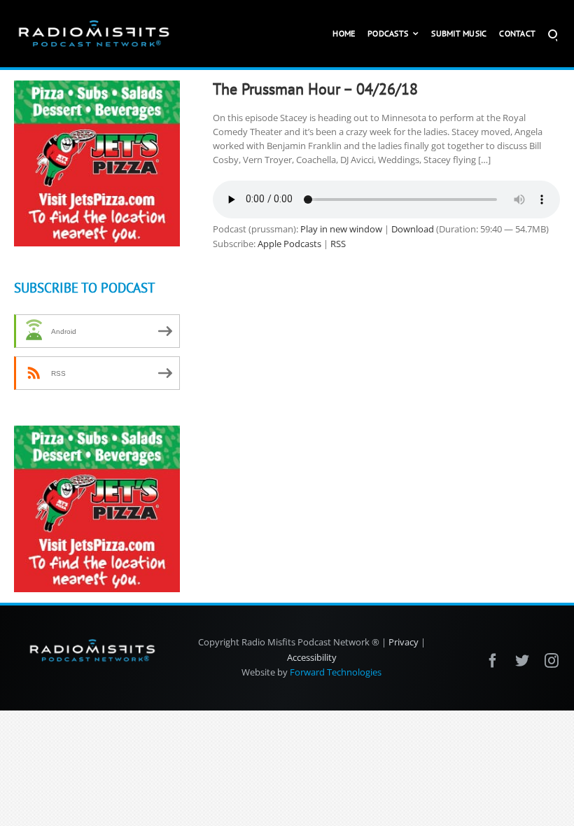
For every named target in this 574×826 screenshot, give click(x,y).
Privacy (403, 642)
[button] (552, 33)
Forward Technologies (336, 672)
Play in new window (341, 229)
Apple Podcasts (289, 243)
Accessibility (312, 657)
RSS (338, 243)
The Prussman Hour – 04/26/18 (315, 89)
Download (412, 229)
